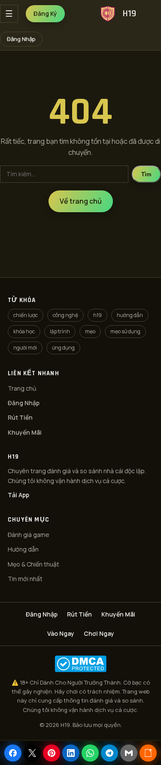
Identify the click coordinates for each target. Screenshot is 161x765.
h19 (97, 315)
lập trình (60, 331)
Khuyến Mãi (25, 432)
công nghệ (65, 315)
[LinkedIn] (70, 753)
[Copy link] (148, 753)
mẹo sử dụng (125, 331)
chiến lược (25, 315)
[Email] (128, 753)
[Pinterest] (51, 753)
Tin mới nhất (25, 579)
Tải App (18, 495)
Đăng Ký (45, 13)
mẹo (90, 331)
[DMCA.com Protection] (80, 663)
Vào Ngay (60, 633)
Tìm (146, 174)
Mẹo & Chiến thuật (33, 564)
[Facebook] (12, 753)
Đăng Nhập (21, 39)
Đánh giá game (28, 535)
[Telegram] (109, 753)
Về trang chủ (81, 201)
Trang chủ (22, 388)
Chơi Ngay (99, 633)
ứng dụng (63, 347)
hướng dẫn (130, 315)
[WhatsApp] (90, 753)
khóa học (24, 331)
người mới (25, 347)
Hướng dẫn (23, 549)
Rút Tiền (20, 417)
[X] (32, 753)
